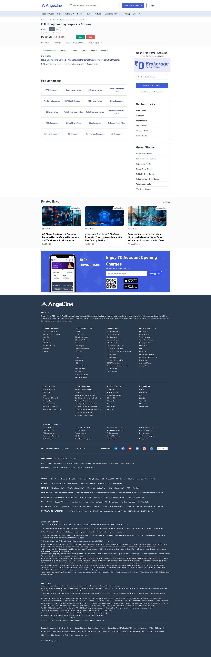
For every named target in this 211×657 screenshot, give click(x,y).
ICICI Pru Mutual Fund (134, 506)
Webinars (46, 348)
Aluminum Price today (80, 502)
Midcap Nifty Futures (87, 483)
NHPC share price (81, 430)
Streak (72, 467)
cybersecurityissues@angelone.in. (104, 613)
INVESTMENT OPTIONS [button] (83, 328)
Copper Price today (62, 502)
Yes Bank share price (49, 439)
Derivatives (143, 351)
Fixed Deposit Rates (127, 463)
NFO (76, 343)
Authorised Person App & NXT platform (88, 409)
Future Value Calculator (115, 348)
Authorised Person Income (84, 401)
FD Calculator (111, 354)
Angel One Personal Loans (86, 631)
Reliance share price (146, 427)
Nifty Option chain (58, 488)
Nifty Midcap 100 (108, 479)
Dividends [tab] (63, 50)
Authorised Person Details (83, 412)
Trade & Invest (47, 14)
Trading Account (144, 337)
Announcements (112, 392)
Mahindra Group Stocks (145, 174)
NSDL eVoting (160, 631)
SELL (90, 37)
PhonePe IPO (143, 404)
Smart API (114, 463)
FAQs (151, 628)
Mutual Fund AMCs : (49, 506)
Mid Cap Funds (133, 511)
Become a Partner (112, 14)
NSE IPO (142, 389)
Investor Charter (104, 631)
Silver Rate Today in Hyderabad (66, 497)
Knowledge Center (49, 389)
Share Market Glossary (114, 395)
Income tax (143, 360)
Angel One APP (59, 463)
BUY (80, 37)
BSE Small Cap (133, 479)
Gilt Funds (122, 511)
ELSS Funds (70, 511)
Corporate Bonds (81, 366)
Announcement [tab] (49, 50)
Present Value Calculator (115, 360)
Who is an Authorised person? (85, 395)
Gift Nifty (153, 479)
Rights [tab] (94, 50)
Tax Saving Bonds (81, 377)
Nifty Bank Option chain (76, 488)
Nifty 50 (53, 479)
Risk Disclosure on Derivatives (62, 635)
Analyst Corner (144, 366)
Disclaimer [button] (46, 583)
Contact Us (47, 340)
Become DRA (79, 392)
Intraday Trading (144, 343)
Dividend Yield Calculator (115, 346)
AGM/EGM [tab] (104, 50)
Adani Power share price (115, 430)
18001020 (67, 449)
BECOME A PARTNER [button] (82, 387)
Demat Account (144, 334)
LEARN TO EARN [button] (49, 387)
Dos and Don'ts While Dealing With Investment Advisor (127, 628)
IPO (140, 348)
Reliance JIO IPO (144, 392)
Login (151, 5)
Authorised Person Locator (84, 415)
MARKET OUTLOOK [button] (114, 387)
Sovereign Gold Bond (82, 374)
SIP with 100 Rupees (81, 337)
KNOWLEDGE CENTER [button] (147, 328)
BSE (57, 29)
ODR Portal (45, 635)
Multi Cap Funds (147, 511)
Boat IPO (142, 398)
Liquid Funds (82, 511)
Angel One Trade (72, 463)
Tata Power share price (83, 439)
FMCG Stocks (141, 126)
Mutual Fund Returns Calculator (117, 366)
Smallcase (64, 467)
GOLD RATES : (46, 493)
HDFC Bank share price (82, 427)
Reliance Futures (104, 483)
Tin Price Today (143, 502)
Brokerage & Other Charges (52, 334)
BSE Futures (117, 483)
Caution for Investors (82, 635)
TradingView (89, 467)
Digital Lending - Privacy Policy (64, 631)
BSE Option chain (133, 488)
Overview (45, 42)
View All (166, 202)
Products (98, 14)
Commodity (79, 360)
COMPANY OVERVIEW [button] (51, 328)
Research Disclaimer (48, 628)
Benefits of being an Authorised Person (88, 398)
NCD (76, 363)
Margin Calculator (113, 334)
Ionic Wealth (74, 459)
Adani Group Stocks (144, 154)
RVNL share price (80, 433)
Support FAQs (80, 449)
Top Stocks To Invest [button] (52, 424)
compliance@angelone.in (95, 608)
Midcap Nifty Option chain (96, 488)
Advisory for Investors (120, 631)
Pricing (127, 14)
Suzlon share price (49, 430)
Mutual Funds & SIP (65, 14)
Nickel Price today (112, 502)
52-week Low (111, 401)
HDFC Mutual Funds (117, 506)
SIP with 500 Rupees (82, 340)
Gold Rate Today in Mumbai (63, 493)
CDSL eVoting (147, 631)
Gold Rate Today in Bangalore (152, 493)
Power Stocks (141, 136)
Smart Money (47, 392)
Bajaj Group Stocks (143, 164)
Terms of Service (94, 620)
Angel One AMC (63, 459)
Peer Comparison (95, 42)
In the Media (47, 343)
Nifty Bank (63, 479)
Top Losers (111, 406)
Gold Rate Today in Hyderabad (128, 493)
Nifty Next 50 (94, 479)
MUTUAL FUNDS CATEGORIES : (52, 511)
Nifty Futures (56, 483)
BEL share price (112, 439)
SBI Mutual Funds (85, 506)
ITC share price (144, 433)
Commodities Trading (146, 354)
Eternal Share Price (113, 436)
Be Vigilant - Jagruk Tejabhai (52, 409)
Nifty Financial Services (78, 479)
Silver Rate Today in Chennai (114, 497)
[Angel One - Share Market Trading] (51, 5)
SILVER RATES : (47, 497)
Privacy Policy (81, 620)
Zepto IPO (142, 401)
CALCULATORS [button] (112, 328)
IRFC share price (48, 427)
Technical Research (49, 401)
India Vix (144, 479)
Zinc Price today (96, 502)
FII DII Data (110, 409)
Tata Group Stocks (143, 184)
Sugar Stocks (141, 120)
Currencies (78, 357)
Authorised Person (145, 363)
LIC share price (144, 439)
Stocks (77, 331)
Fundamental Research (50, 398)
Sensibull (55, 467)
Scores (103, 628)
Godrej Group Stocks (144, 169)
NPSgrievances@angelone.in (50, 610)
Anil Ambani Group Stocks (146, 159)
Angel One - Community (50, 406)
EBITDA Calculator (113, 363)
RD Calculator (111, 357)
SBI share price (80, 436)
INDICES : (44, 479)
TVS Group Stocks (143, 189)
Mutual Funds (79, 334)
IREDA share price (49, 433)
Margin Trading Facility (100, 463)
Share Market (143, 346)
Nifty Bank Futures (71, 483)
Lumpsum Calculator (114, 340)
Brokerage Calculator (114, 331)
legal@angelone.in (98, 615)
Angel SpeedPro (85, 463)
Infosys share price (145, 430)
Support (136, 14)
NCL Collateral (135, 631)
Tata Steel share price (114, 427)
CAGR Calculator (112, 343)
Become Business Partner (83, 389)
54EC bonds (79, 371)
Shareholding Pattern (74, 42)
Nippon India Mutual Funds (154, 506)
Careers (45, 351)
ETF (76, 354)
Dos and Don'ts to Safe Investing (86, 628)
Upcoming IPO (79, 346)
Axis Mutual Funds (100, 506)
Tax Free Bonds (80, 369)
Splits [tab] (84, 50)
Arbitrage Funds (110, 511)
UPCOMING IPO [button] (144, 387)
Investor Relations (49, 346)
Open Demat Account (133, 5)
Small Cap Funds (96, 511)
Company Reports (49, 404)
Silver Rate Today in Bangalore (91, 497)
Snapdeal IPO (143, 406)
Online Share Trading (146, 340)
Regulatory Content (66, 628)
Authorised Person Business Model (86, 406)
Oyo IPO (142, 395)
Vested (79, 467)
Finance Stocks (142, 131)
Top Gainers (111, 404)
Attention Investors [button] (50, 522)
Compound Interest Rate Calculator (119, 351)
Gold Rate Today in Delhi (84, 493)
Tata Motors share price (51, 436)
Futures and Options (82, 348)
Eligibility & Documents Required (85, 404)
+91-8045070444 (77, 613)
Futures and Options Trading (148, 357)
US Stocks (78, 351)
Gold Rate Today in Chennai (105, 493)
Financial (57, 42)
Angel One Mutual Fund (68, 506)
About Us (46, 337)
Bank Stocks (141, 110)
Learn (79, 14)
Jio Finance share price (147, 436)
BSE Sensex (120, 479)
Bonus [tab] (74, 50)
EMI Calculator (112, 371)
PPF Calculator (112, 369)
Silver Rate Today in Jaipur (136, 497)
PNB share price (112, 433)
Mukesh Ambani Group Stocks (148, 179)
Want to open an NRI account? (152, 92)
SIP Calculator (112, 337)
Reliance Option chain (117, 488)
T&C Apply (158, 628)
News (88, 14)
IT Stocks (140, 115)
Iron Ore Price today (128, 502)
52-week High (111, 398)
